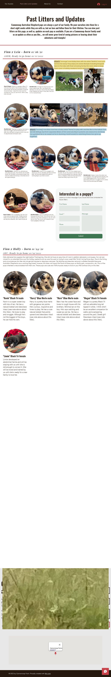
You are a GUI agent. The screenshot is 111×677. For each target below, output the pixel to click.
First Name (63, 204)
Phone (61, 224)
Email (61, 214)
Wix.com (48, 674)
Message (85, 214)
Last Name (85, 204)
